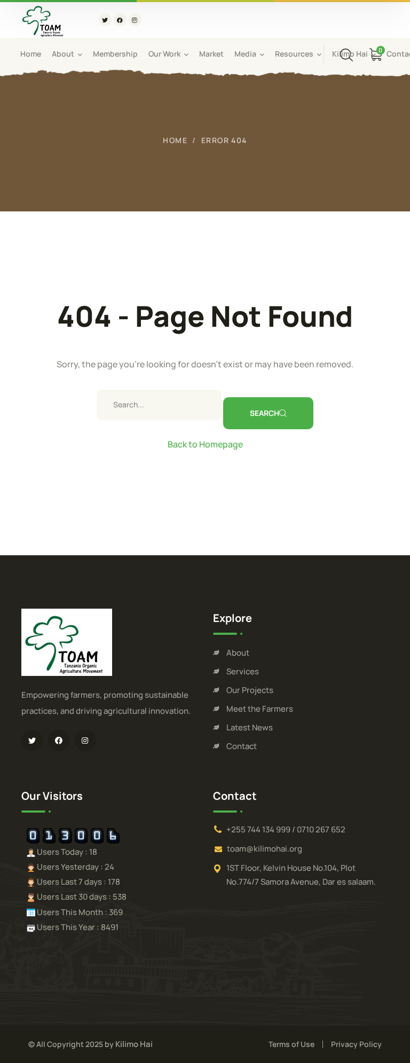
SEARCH (264, 413)
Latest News (249, 727)
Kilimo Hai (134, 1044)
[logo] (44, 19)
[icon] (105, 19)
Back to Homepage (205, 444)
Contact (241, 746)
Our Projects (249, 690)
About (237, 652)
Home (175, 140)
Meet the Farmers (259, 708)
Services (242, 671)
